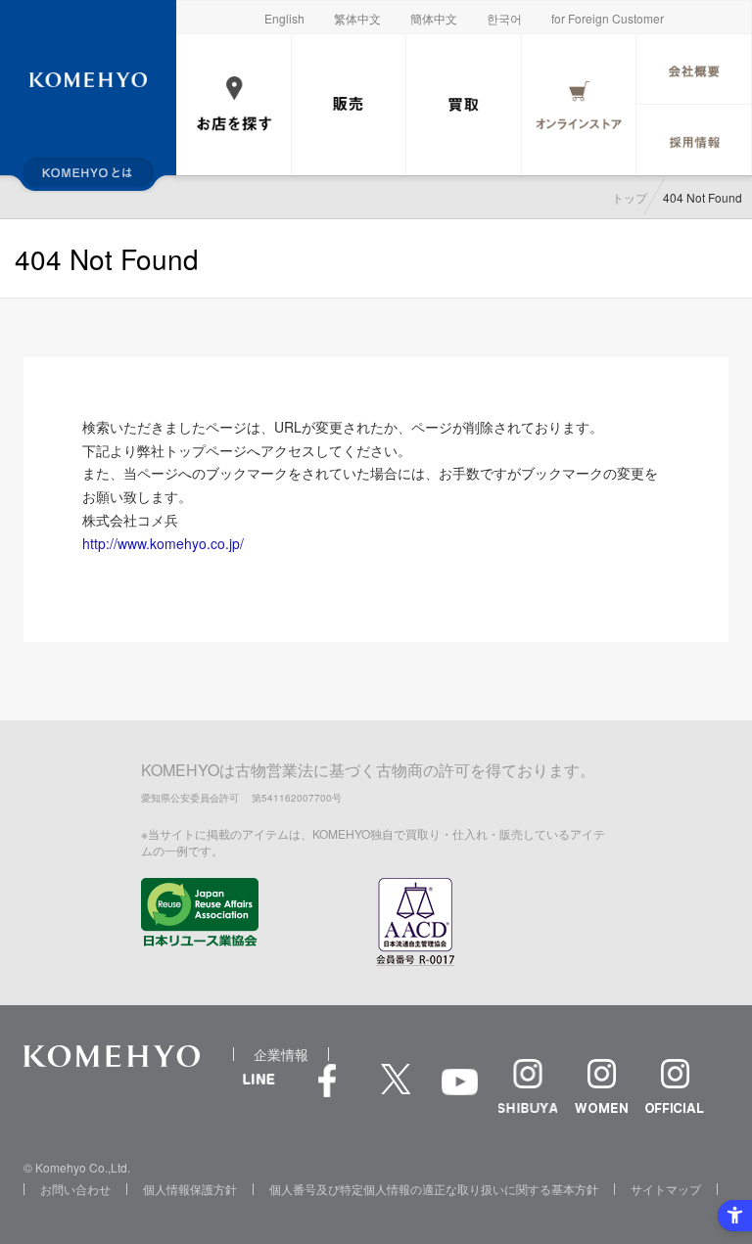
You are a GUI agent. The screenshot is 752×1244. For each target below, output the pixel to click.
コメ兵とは (88, 172)
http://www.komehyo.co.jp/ (163, 543)
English (284, 18)
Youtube (459, 1096)
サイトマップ (666, 1188)
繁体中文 (357, 18)
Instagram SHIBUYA (527, 1086)
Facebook (327, 1091)
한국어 (504, 18)
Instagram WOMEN (601, 1086)
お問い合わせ (75, 1188)
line (258, 1101)
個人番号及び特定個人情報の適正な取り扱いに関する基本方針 (433, 1188)
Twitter (395, 1091)
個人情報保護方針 (190, 1188)
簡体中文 (433, 18)
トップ (629, 197)
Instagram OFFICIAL (674, 1086)
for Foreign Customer (607, 18)
